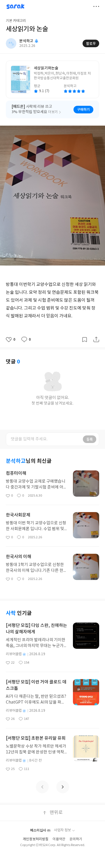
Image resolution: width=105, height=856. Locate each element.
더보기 (96, 6)
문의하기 (75, 839)
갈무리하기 (85, 339)
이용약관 (58, 839)
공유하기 (96, 339)
